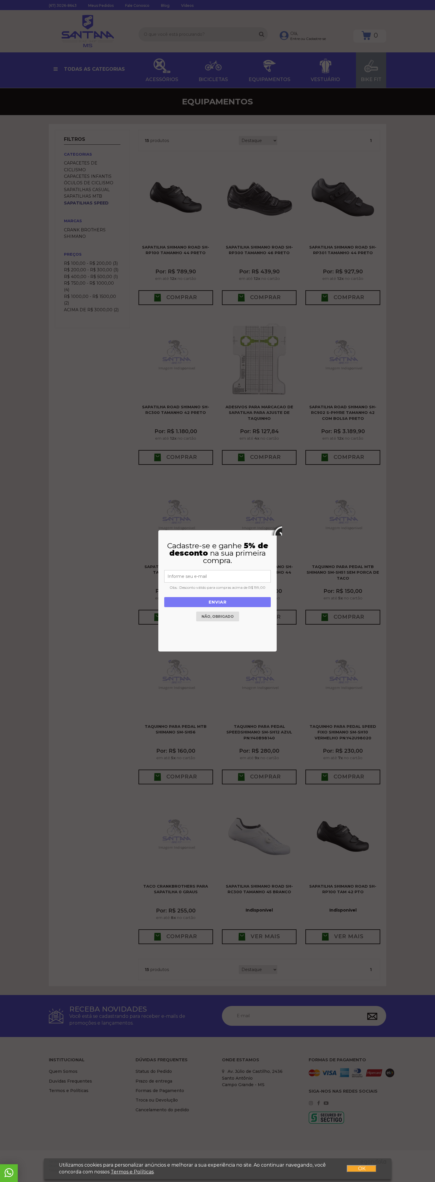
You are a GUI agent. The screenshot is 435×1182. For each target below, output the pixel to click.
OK (361, 1168)
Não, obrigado (218, 616)
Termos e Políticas (132, 1172)
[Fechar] (276, 530)
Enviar (218, 602)
